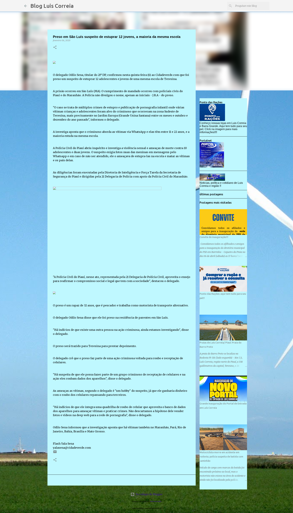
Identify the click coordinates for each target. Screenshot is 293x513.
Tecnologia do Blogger (148, 494)
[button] (55, 47)
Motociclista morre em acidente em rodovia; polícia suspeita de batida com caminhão (221, 456)
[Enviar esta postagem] (55, 453)
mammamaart (155, 501)
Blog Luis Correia (52, 6)
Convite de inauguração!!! (214, 237)
